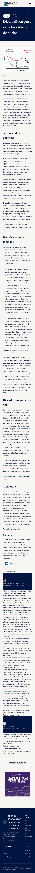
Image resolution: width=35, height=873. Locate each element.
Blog (4, 850)
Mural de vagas (8, 857)
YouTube (28, 853)
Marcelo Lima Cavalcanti (12, 583)
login (20, 751)
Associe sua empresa (28, 823)
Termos (21, 868)
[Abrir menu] (30, 3)
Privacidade (28, 868)
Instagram (28, 850)
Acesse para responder (11, 715)
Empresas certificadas (28, 835)
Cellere (23, 83)
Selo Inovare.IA (28, 829)
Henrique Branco (22, 81)
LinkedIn (27, 857)
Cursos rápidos (8, 853)
